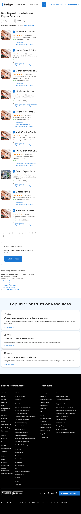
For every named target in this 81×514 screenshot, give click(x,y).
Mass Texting (5, 428)
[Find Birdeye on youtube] (52, 493)
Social (3, 421)
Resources (43, 409)
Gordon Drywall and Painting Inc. (26, 70)
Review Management (22, 410)
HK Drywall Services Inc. (26, 31)
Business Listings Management (25, 438)
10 (35, 233)
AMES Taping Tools (26, 132)
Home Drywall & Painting (26, 50)
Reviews (4, 399)
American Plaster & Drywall (26, 210)
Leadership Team (46, 399)
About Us (43, 396)
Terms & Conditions (7, 503)
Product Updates (45, 418)
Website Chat (19, 426)
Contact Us (44, 437)
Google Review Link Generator (65, 413)
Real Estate (18, 478)
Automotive (19, 453)
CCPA (43, 503)
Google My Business (21, 432)
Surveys (3, 442)
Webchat (4, 418)
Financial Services (20, 459)
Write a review (57, 4)
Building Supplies (9, 287)
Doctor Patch (23, 192)
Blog (41, 412)
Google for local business (23, 407)
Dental (17, 456)
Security (28, 503)
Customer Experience (22, 442)
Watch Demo (44, 402)
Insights (4, 445)
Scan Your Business (62, 416)
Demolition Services (30, 104)
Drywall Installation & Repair (24, 44)
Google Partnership (5, 469)
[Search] (44, 4)
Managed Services (62, 396)
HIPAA (38, 503)
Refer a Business (61, 429)
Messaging (4, 439)
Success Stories (45, 424)
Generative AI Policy (53, 503)
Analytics (4, 462)
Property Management (22, 471)
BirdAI (3, 459)
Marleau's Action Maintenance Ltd (26, 91)
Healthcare (18, 462)
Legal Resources (45, 434)
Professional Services (63, 399)
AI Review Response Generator (66, 410)
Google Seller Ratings (5, 409)
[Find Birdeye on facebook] (37, 493)
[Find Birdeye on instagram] (48, 493)
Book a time (44, 405)
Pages (3, 405)
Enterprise (18, 399)
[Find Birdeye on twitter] (41, 493)
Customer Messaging (22, 420)
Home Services (19, 465)
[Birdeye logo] (7, 4)
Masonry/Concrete (9, 285)
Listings (3, 396)
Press (42, 415)
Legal (16, 468)
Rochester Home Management (26, 111)
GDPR (33, 503)
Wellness (18, 484)
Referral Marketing (21, 423)
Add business (13, 259)
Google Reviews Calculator (64, 407)
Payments (4, 431)
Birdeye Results (45, 431)
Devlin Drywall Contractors (26, 171)
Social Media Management (23, 445)
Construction (19, 42)
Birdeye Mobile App (7, 474)
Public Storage (19, 475)
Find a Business (61, 420)
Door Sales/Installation (22, 124)
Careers (43, 421)
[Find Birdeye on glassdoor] (56, 493)
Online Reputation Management (25, 416)
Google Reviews (20, 429)
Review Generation (21, 413)
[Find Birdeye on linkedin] (44, 493)
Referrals (4, 402)
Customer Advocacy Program (65, 432)
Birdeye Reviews (45, 428)
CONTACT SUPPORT (69, 493)
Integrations (5, 465)
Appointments (6, 425)
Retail (17, 481)
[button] (3, 236)
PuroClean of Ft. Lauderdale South (26, 151)
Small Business (20, 396)
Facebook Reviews (21, 435)
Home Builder (7, 283)
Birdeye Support (61, 426)
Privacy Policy (20, 503)
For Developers (60, 423)
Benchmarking (6, 448)
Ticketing (4, 451)
